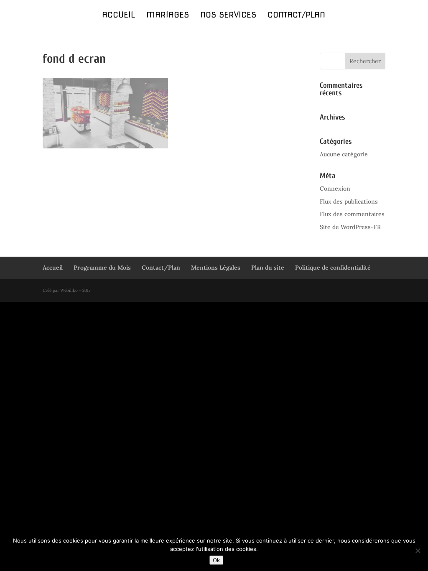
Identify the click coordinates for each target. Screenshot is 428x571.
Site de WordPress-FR (350, 227)
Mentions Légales (215, 267)
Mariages (167, 16)
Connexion (335, 188)
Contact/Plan (296, 16)
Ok (216, 560)
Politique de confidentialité (333, 267)
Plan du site (267, 267)
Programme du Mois (102, 267)
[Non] (417, 550)
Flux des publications (349, 201)
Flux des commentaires (352, 214)
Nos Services (228, 16)
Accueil (118, 16)
